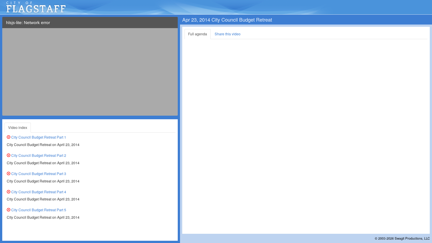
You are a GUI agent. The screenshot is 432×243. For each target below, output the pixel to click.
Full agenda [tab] (197, 33)
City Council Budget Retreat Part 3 (38, 173)
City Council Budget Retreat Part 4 (38, 191)
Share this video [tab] (228, 33)
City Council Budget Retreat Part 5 (38, 209)
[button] (172, 24)
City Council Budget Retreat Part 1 (38, 137)
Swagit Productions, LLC (412, 238)
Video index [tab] (17, 127)
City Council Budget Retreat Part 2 (38, 155)
